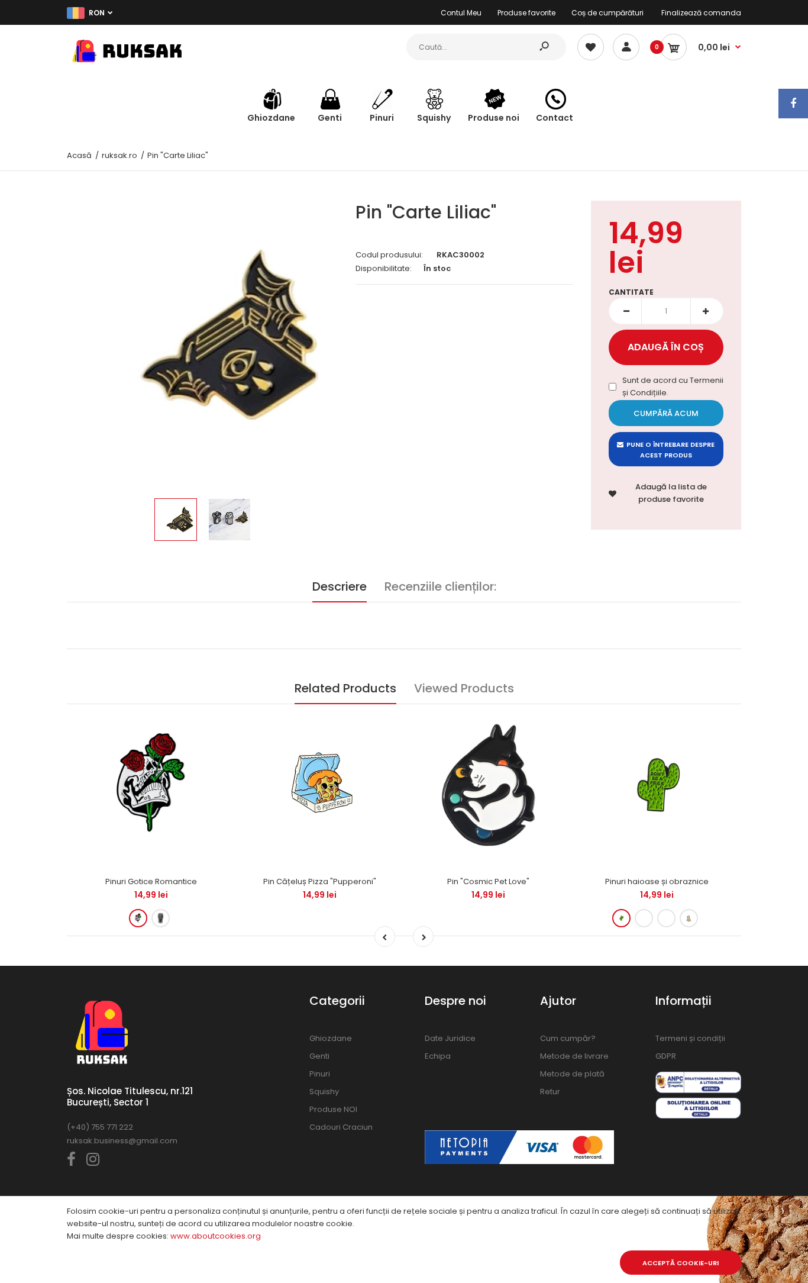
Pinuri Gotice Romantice (151, 881)
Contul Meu (461, 13)
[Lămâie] (666, 918)
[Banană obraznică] (689, 918)
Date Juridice (450, 1038)
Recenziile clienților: (440, 586)
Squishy (324, 1091)
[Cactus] (621, 918)
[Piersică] (644, 918)
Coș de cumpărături (607, 13)
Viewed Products (464, 688)
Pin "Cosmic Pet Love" (488, 881)
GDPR (665, 1056)
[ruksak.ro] (126, 64)
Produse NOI (333, 1109)
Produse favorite (526, 13)
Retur (550, 1091)
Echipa (438, 1056)
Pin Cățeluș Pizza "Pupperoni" (319, 881)
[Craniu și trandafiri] (138, 918)
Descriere (339, 586)
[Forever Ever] (160, 918)
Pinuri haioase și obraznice (657, 881)
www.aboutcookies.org (215, 1236)
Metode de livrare (574, 1056)
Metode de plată (572, 1073)
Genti (319, 1056)
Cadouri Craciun (341, 1127)
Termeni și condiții (690, 1038)
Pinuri (319, 1073)
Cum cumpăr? (568, 1038)
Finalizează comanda (701, 13)
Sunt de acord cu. (672, 386)
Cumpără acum (666, 413)
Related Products (345, 688)
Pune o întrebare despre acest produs (670, 450)
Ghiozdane (330, 1038)
